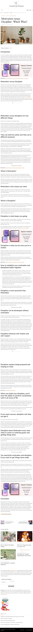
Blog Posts (3, 15)
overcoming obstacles (25, 227)
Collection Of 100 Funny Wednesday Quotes (8, 620)
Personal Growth (13, 15)
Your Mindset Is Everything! (10, 390)
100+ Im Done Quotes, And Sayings (6, 618)
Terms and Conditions (29, 629)
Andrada (3, 24)
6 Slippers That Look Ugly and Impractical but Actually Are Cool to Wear (12, 616)
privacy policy (4, 594)
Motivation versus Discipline (6, 514)
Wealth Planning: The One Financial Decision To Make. (14, 167)
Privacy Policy (22, 629)
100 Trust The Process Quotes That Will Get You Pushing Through (11, 622)
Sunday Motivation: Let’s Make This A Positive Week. (14, 262)
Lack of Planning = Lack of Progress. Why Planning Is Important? (16, 78)
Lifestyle (7, 15)
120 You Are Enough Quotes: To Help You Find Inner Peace (10, 624)
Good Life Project (16, 6)
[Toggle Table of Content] (10, 48)
